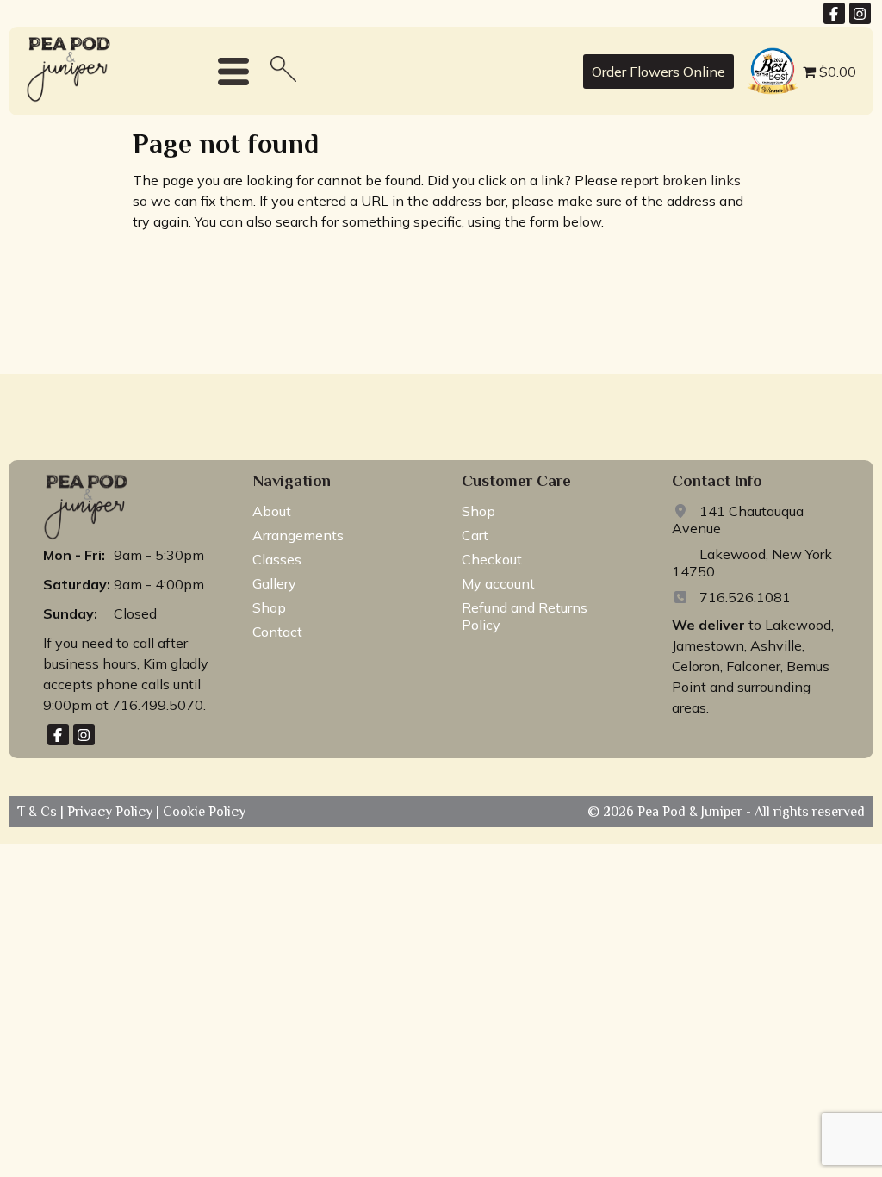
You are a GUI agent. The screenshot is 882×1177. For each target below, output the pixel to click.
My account (498, 583)
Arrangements (298, 535)
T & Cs (38, 811)
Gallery (274, 583)
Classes (276, 559)
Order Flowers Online (658, 71)
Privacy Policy (111, 811)
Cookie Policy (202, 811)
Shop (269, 607)
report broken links (681, 180)
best (756, 50)
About (271, 511)
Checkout (492, 559)
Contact (277, 631)
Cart (475, 535)
